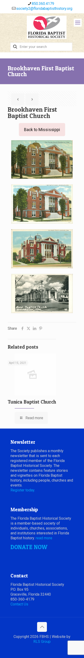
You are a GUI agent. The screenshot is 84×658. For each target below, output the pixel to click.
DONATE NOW (28, 547)
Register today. (22, 490)
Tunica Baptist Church (32, 402)
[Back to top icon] (42, 627)
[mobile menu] (78, 23)
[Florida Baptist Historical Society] (46, 27)
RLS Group (42, 641)
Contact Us (19, 604)
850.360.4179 (43, 3)
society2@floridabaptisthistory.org (44, 8)
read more (44, 538)
